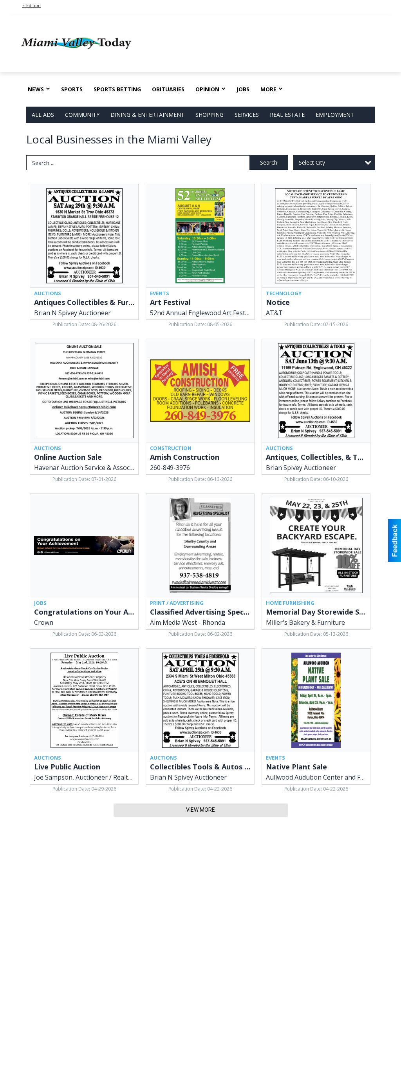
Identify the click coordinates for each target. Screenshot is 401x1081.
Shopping (209, 114)
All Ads (43, 114)
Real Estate (287, 114)
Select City (312, 162)
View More (200, 810)
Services (247, 114)
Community (82, 114)
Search (268, 162)
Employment (335, 114)
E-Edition (31, 5)
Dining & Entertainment (147, 114)
